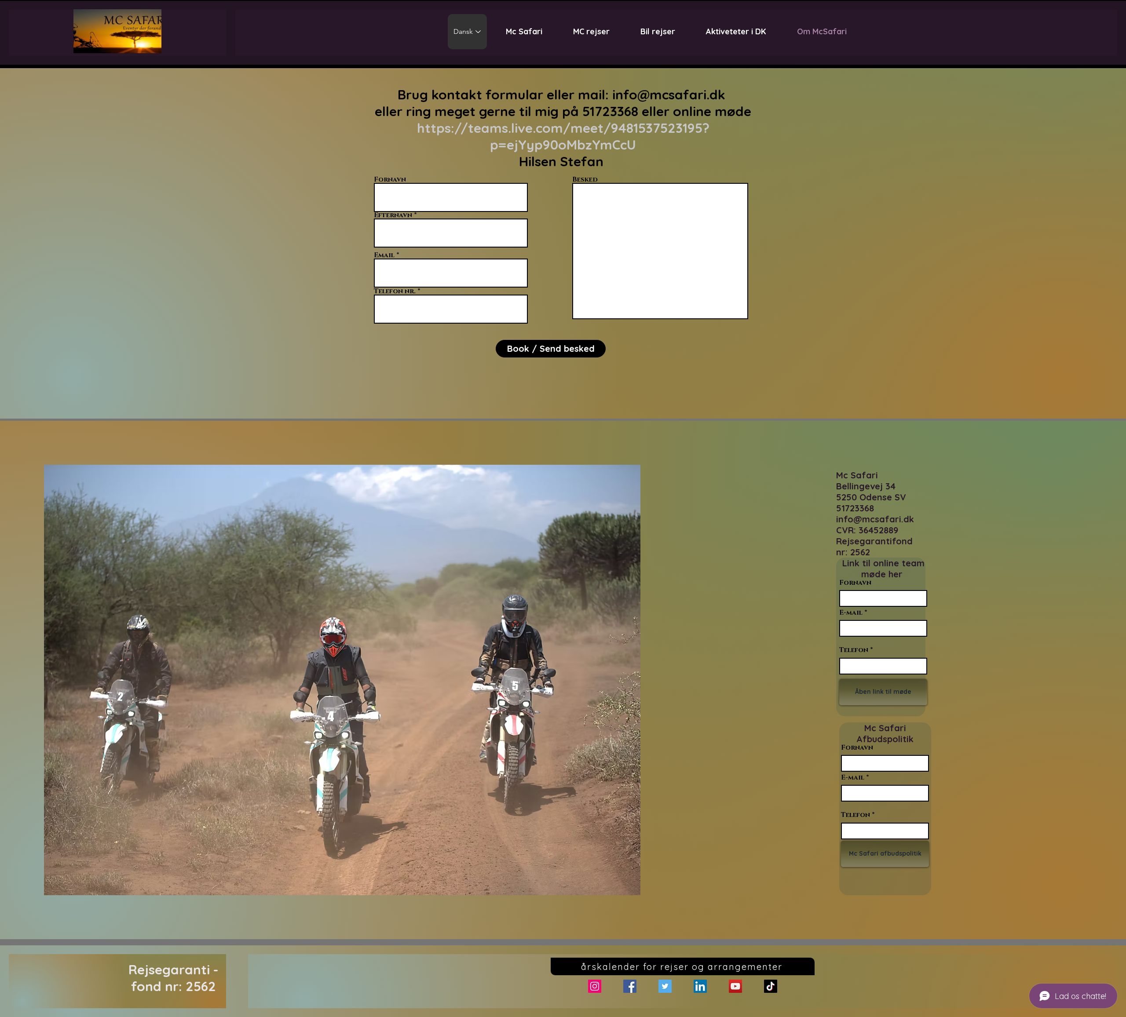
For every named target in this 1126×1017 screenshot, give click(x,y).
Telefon (853, 650)
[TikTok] (770, 986)
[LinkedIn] (700, 986)
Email (384, 255)
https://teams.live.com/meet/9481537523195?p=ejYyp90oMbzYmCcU (563, 136)
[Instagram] (594, 986)
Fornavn (390, 179)
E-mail (851, 612)
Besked (585, 179)
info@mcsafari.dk (668, 94)
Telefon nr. (395, 291)
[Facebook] (629, 986)
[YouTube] (735, 986)
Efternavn (393, 215)
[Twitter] (665, 986)
